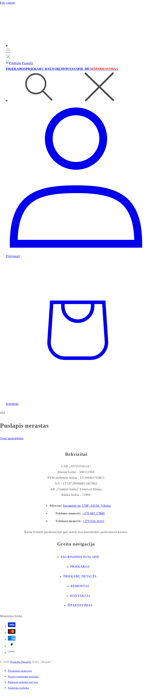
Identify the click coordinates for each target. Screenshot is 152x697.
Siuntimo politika (18, 687)
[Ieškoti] (76, 88)
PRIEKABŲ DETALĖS (80, 576)
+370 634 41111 (93, 521)
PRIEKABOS (79, 566)
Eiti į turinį (7, 2)
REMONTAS (80, 586)
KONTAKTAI (80, 595)
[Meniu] (8, 51)
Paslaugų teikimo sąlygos (23, 682)
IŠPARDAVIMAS (79, 605)
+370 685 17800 (93, 513)
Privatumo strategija (20, 670)
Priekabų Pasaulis (20, 661)
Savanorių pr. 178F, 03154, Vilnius (87, 505)
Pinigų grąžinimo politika (23, 676)
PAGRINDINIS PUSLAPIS (80, 557)
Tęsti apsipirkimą (11, 438)
